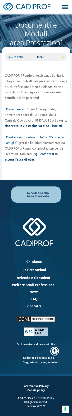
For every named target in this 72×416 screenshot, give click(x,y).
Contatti (34, 306)
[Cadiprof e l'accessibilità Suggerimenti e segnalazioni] (36, 351)
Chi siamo (34, 262)
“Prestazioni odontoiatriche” (25, 137)
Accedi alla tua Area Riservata (38, 194)
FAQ (34, 299)
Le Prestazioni (34, 270)
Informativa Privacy (36, 386)
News (34, 292)
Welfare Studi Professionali (34, 285)
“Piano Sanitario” (17, 109)
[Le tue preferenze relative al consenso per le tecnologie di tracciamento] (65, 409)
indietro (19, 57)
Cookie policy (36, 390)
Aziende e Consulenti (34, 278)
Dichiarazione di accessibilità (36, 344)
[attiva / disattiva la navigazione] (63, 7)
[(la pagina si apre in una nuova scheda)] (36, 331)
